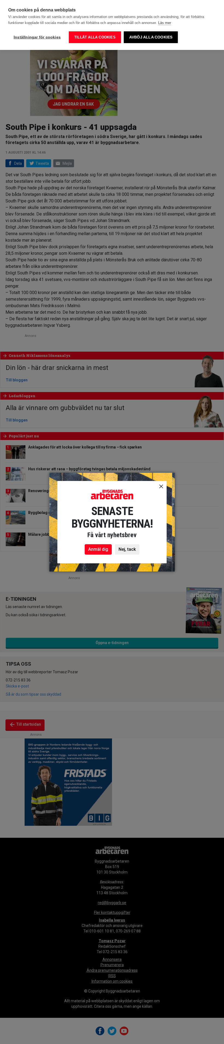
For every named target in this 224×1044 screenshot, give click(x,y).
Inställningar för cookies (37, 37)
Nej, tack (127, 549)
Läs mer (164, 23)
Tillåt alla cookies (95, 37)
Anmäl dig (98, 549)
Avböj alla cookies (151, 37)
